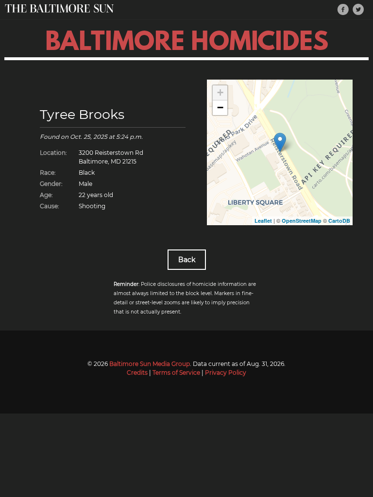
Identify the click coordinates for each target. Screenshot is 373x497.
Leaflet (263, 220)
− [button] (220, 107)
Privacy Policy (225, 372)
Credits (137, 372)
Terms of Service (176, 372)
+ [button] (220, 92)
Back (186, 259)
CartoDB (339, 220)
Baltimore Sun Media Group (149, 363)
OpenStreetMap (302, 220)
